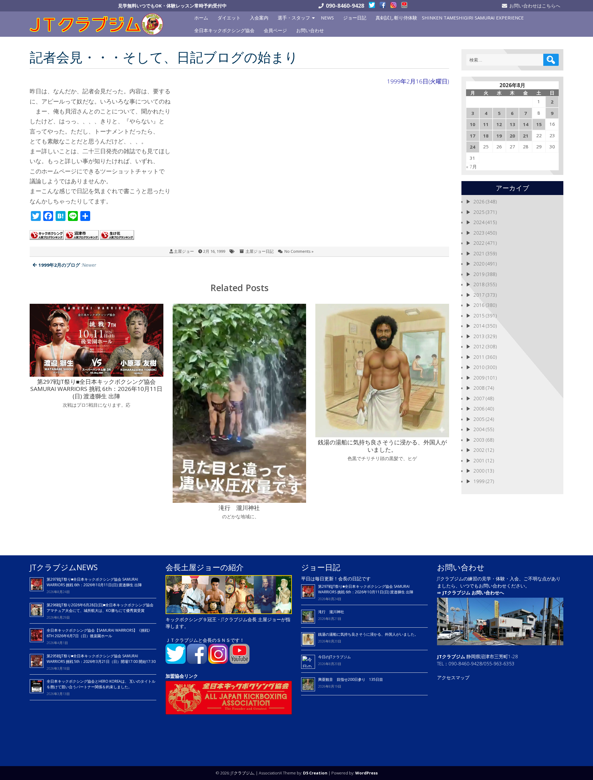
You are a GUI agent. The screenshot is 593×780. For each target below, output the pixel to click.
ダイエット (229, 18)
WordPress (366, 773)
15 (539, 124)
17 (472, 136)
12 (499, 124)
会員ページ (275, 30)
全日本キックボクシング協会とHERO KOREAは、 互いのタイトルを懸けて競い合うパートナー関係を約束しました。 (101, 684)
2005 (479, 419)
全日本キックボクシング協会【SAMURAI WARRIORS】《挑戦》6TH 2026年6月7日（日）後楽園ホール (99, 633)
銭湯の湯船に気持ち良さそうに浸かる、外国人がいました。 (368, 634)
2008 (479, 388)
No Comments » (298, 251)
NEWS (327, 18)
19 (499, 136)
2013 (479, 336)
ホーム (201, 18)
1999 (479, 481)
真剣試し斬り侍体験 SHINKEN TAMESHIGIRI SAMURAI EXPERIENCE (450, 18)
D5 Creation (315, 773)
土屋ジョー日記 (260, 251)
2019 (479, 274)
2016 (479, 305)
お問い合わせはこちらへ (534, 5)
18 (486, 136)
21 (525, 136)
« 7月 (471, 166)
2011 (479, 357)
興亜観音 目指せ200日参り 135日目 (350, 679)
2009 (479, 378)
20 (512, 136)
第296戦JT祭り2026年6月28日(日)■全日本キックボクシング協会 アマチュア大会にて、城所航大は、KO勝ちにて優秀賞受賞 (100, 607)
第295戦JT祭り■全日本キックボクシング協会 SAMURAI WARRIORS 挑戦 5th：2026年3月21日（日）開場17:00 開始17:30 (101, 658)
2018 (479, 284)
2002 (479, 450)
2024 (479, 222)
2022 (479, 243)
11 (486, 124)
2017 (479, 295)
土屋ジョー (184, 251)
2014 (479, 326)
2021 (479, 253)
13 (512, 124)
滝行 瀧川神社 (331, 611)
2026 (479, 201)
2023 (479, 233)
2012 (479, 346)
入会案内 (259, 18)
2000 (479, 471)
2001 (479, 460)
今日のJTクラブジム (334, 656)
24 (472, 147)
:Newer (67, 265)
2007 (479, 398)
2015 (479, 315)
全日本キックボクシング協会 (224, 30)
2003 (479, 440)
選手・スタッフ (294, 18)
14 (525, 124)
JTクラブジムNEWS (64, 567)
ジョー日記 (354, 18)
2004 (479, 429)
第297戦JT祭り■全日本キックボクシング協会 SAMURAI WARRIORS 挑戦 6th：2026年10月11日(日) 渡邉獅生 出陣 (94, 582)
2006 (479, 408)
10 (472, 124)
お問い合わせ (310, 30)
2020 (479, 264)
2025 (479, 212)
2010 (479, 367)
